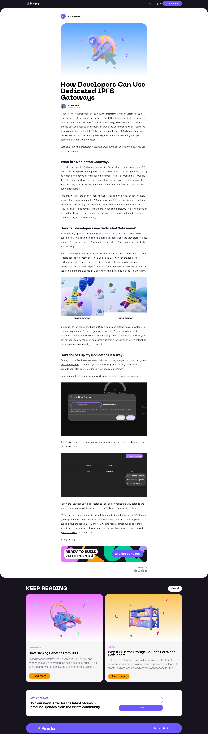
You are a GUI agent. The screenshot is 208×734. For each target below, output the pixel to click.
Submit (141, 708)
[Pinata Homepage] (46, 728)
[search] (150, 3)
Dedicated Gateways (133, 131)
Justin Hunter (73, 105)
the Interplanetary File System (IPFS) (121, 113)
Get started (172, 3)
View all (175, 589)
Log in (158, 3)
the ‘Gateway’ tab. (70, 364)
